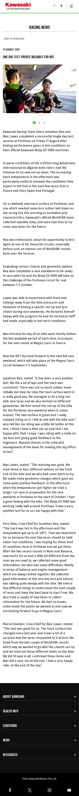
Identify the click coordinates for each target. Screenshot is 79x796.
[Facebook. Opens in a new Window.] (10, 790)
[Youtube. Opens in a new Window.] (69, 790)
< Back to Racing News (13, 39)
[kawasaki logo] (31, 6)
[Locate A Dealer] (63, 5)
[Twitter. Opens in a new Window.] (30, 790)
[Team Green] (55, 5)
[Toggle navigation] (71, 6)
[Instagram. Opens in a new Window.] (49, 790)
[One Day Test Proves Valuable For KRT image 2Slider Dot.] (39, 123)
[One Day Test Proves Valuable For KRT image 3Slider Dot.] (44, 123)
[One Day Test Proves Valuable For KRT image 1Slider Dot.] (34, 122)
